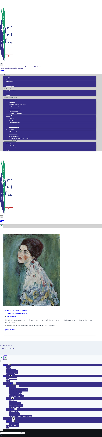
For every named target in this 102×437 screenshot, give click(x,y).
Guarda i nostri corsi (13, 134)
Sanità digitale (12, 102)
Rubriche (8, 95)
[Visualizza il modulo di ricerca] (1, 64)
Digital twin (11, 118)
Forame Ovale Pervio (13, 147)
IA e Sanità (8, 399)
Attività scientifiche (7, 419)
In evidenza (9, 421)
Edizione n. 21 (16, 310)
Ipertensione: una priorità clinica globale (17, 104)
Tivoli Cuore (11, 145)
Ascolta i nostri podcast (14, 136)
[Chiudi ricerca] (1, 430)
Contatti (7, 79)
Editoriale (8, 310)
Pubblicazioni (6, 376)
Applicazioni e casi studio (14, 122)
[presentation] (49, 270)
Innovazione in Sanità (8, 383)
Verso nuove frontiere (11, 386)
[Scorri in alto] (1, 357)
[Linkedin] (1, 71)
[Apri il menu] (1, 226)
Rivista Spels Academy (11, 90)
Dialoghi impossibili (13, 131)
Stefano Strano (11, 316)
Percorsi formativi (10, 409)
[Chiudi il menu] (0, 361)
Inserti (7, 93)
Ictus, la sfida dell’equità (14, 106)
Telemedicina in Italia (13, 111)
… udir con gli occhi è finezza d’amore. (16, 313)
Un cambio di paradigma (14, 127)
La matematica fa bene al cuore (15, 113)
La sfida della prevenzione (14, 108)
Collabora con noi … (10, 81)
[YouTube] (3, 71)
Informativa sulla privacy (11, 83)
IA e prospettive (12, 120)
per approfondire (11, 329)
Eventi (7, 150)
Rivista (24, 310)
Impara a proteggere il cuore (15, 124)
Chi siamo (8, 77)
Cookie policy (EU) (10, 86)
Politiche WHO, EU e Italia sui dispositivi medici (19, 138)
